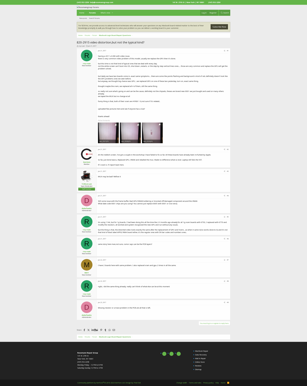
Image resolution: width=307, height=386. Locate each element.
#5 (228, 217)
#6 (228, 239)
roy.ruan (82, 46)
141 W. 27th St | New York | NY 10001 (188, 2)
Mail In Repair (200, 358)
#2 (228, 149)
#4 (228, 196)
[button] (112, 13)
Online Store (200, 362)
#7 (228, 260)
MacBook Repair (201, 351)
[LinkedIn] (93, 330)
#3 (228, 171)
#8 (228, 281)
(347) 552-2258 (214, 2)
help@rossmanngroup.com (101, 2)
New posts (83, 18)
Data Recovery (201, 355)
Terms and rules (195, 383)
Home (81, 12)
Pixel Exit (137, 383)
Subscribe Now (219, 26)
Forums (92, 12)
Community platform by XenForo (101, 383)
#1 (228, 51)
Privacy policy (208, 383)
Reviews (198, 366)
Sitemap (198, 369)
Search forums (94, 18)
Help (217, 383)
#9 (228, 302)
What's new (105, 12)
